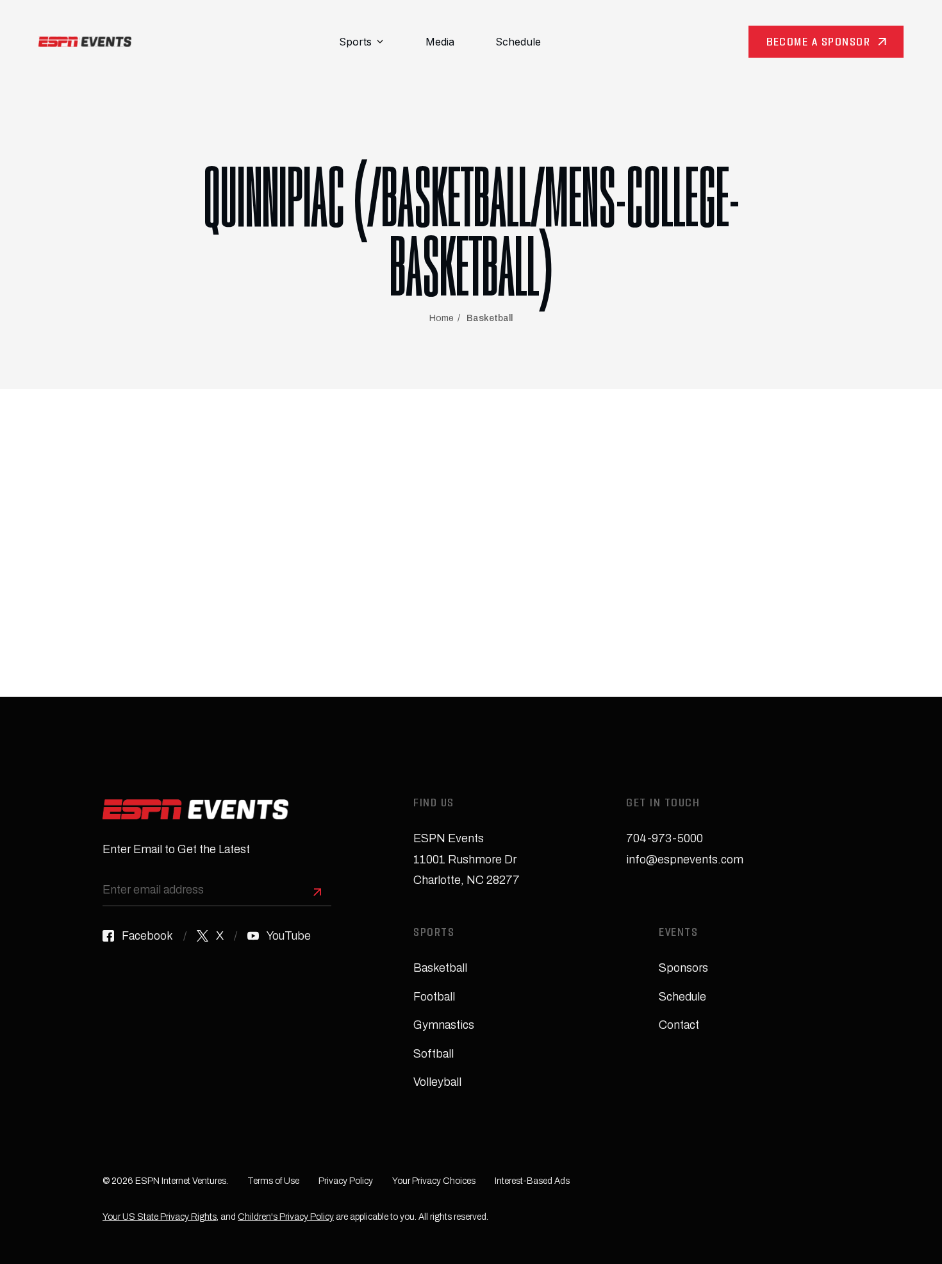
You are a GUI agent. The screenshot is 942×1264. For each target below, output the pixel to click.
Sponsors (683, 967)
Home (441, 318)
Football (434, 996)
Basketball (490, 318)
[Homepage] (84, 42)
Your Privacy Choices (433, 1181)
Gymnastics (443, 1025)
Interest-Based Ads (532, 1181)
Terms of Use (273, 1181)
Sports (355, 41)
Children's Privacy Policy (286, 1217)
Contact (679, 1025)
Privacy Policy (345, 1181)
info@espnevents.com (684, 859)
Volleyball (437, 1082)
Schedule (518, 41)
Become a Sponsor (818, 43)
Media (440, 41)
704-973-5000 (664, 838)
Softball (433, 1053)
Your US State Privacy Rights (160, 1217)
